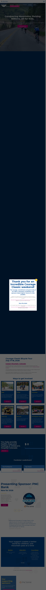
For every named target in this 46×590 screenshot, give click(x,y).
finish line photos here (25, 299)
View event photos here (15, 299)
